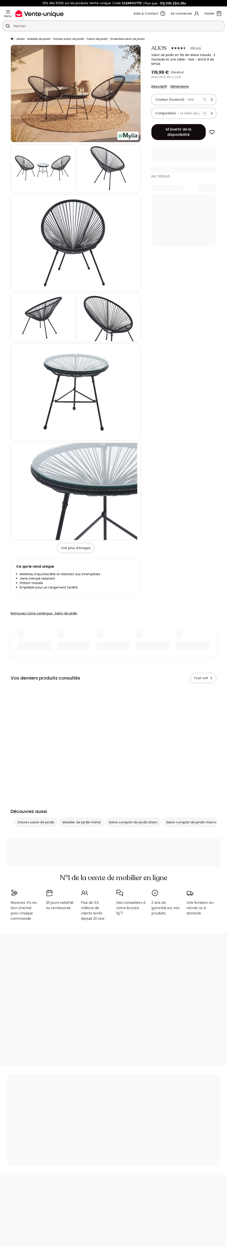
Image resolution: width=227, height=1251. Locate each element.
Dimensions (179, 86)
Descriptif (159, 86)
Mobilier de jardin (39, 39)
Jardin (20, 39)
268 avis (195, 48)
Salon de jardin (97, 39)
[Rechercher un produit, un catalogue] (8, 26)
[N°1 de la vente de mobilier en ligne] (39, 13)
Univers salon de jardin (68, 39)
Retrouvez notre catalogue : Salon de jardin (44, 613)
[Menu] (8, 11)
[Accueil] (12, 39)
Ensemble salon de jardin (127, 39)
